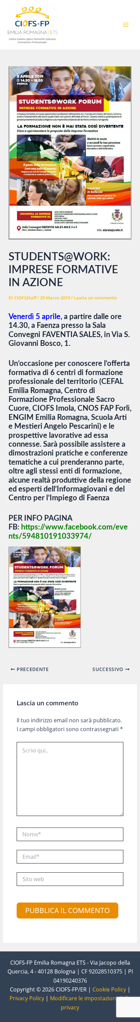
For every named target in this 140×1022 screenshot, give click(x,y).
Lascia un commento (95, 298)
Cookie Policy (109, 989)
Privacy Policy (27, 998)
